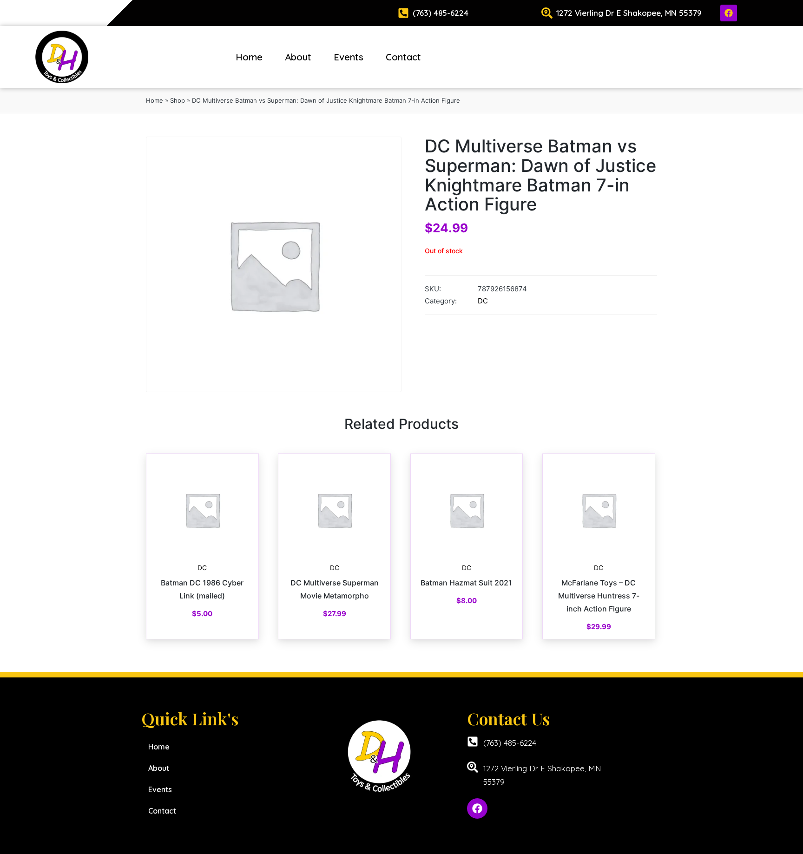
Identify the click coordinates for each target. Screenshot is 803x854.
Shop (177, 100)
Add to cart (202, 557)
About (298, 57)
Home (249, 57)
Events (348, 57)
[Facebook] (728, 13)
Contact (403, 57)
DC (483, 300)
